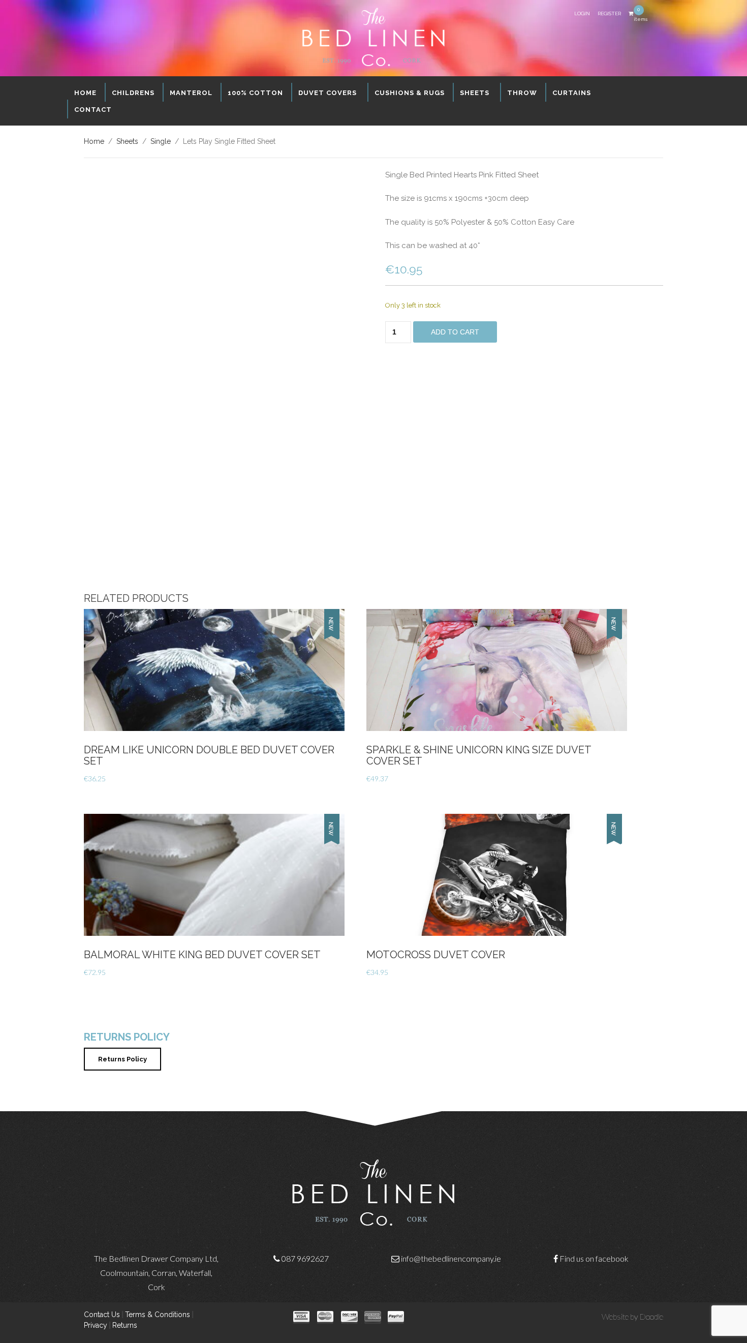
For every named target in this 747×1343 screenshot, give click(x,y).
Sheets (127, 141)
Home (94, 141)
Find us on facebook (594, 1258)
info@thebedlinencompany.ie (451, 1258)
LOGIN (582, 13)
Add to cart (455, 332)
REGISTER (609, 13)
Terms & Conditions (157, 1314)
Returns (124, 1325)
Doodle (651, 1316)
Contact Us (102, 1314)
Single (160, 141)
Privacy (95, 1325)
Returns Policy (122, 1059)
